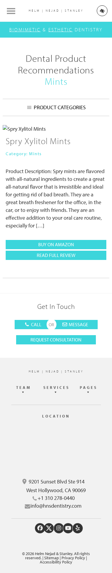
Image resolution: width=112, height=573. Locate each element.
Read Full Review (64, 256)
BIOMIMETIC (25, 30)
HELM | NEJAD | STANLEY (56, 11)
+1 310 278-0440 (56, 498)
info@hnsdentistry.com (56, 505)
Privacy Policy (73, 557)
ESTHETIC (60, 30)
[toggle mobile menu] (11, 11)
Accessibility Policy (56, 562)
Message (78, 324)
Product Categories (60, 107)
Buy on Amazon (56, 245)
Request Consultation (56, 340)
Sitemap (51, 557)
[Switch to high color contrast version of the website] (102, 10)
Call (36, 324)
